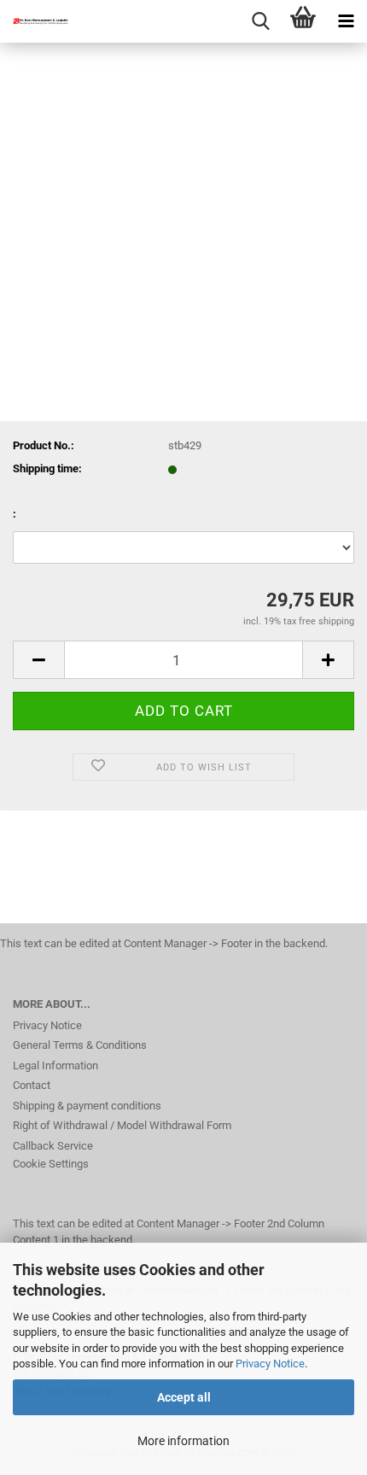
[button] (38, 660)
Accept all (184, 1397)
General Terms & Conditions (80, 1045)
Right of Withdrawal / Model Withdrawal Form (122, 1125)
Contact (31, 1085)
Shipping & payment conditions (87, 1105)
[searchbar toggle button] (260, 21)
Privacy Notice (270, 1363)
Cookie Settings (51, 1163)
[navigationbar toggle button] (345, 21)
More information (183, 1441)
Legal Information (55, 1065)
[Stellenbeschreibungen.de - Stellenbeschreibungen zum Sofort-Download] (34, 21)
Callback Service (53, 1145)
